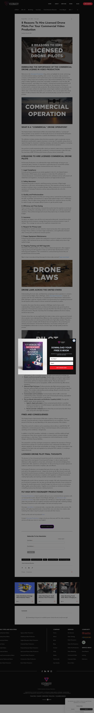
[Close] (74, 340)
